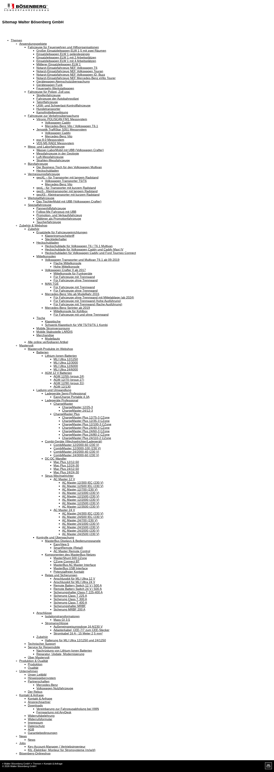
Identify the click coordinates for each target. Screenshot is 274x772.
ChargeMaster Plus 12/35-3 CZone (86, 421)
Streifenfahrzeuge (48, 95)
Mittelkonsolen (46, 256)
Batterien (42, 352)
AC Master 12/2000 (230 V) (80, 499)
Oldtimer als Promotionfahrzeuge (58, 218)
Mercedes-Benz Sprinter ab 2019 (67, 307)
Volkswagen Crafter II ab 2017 (65, 270)
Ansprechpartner (39, 702)
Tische (40, 318)
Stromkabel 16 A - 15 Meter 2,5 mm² (78, 633)
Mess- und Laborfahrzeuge (46, 146)
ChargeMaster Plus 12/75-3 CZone (86, 417)
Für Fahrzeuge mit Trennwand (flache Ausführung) (88, 304)
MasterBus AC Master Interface (75, 565)
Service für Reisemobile (44, 647)
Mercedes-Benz (47, 685)
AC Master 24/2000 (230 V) (80, 530)
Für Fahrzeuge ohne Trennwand (76, 280)
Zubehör (33, 229)
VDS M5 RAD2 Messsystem (55, 143)
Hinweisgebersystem (42, 678)
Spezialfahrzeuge (39, 205)
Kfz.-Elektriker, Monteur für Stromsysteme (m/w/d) (61, 750)
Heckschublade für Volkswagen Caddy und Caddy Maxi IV (84, 249)
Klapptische (53, 321)
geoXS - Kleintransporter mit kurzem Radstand (68, 194)
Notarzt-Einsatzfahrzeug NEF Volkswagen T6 (66, 67)
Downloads (35, 705)
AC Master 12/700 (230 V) (80, 489)
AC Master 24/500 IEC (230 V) (82, 517)
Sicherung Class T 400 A (70, 602)
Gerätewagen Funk (49, 85)
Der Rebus (35, 691)
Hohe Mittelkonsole (66, 266)
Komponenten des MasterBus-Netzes (70, 554)
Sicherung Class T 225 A (70, 595)
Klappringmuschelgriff (59, 235)
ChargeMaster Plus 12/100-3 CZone (86, 424)
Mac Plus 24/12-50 (66, 469)
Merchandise (45, 335)
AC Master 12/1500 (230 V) (80, 496)
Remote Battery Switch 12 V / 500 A (78, 585)
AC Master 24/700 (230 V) (80, 520)
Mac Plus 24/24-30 (66, 472)
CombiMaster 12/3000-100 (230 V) (77, 448)
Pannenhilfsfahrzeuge (51, 208)
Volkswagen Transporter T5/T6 (66, 181)
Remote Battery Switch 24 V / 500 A (78, 589)
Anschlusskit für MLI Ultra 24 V (74, 582)
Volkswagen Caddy (58, 122)
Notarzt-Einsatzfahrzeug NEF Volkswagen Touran (69, 71)
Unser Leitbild (37, 674)
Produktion (35, 664)
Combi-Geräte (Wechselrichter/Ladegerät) (73, 441)
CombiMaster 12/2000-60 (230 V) (76, 445)
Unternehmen (28, 671)
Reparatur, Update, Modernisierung (60, 654)
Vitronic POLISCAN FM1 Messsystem (61, 119)
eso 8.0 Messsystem (50, 139)
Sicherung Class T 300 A (70, 599)
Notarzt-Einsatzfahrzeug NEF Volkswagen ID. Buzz (70, 74)
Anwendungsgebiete (33, 43)
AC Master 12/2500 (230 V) (80, 503)
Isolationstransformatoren (62, 616)
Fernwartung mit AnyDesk (53, 712)
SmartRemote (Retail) (68, 547)
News (23, 736)
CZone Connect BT (67, 561)
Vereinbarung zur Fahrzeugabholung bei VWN (67, 709)
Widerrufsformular (40, 719)
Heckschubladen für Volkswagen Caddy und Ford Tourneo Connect (90, 253)
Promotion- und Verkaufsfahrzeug (59, 215)
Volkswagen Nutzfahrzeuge (54, 688)
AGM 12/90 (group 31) (69, 383)
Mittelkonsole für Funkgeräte (73, 273)
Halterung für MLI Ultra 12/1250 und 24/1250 (75, 640)
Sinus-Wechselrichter (59, 475)
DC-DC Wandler (56, 458)
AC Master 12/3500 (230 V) (80, 506)
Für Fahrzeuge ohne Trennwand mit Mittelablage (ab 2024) (94, 297)
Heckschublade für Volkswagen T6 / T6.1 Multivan (79, 246)
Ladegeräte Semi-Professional (65, 393)
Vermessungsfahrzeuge (44, 174)
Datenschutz (36, 726)
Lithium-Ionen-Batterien (61, 355)
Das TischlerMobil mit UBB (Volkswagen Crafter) (68, 201)
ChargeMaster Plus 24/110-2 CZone (86, 438)
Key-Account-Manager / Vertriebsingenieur (56, 746)
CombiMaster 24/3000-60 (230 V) (76, 455)
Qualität (33, 667)
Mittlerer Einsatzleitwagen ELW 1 (58, 64)
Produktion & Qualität (33, 661)
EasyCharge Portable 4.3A (71, 397)
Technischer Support (42, 643)
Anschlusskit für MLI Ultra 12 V (74, 578)
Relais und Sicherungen (61, 575)
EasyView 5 (61, 544)
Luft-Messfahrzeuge (50, 157)
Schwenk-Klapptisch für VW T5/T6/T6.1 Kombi (76, 325)
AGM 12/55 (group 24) (69, 376)
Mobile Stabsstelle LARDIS (54, 331)
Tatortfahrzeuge (47, 102)
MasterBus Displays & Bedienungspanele (73, 541)
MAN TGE (52, 283)
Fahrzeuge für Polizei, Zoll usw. (49, 91)
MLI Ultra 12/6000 (66, 366)
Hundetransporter (48, 109)
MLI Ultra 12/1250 (66, 359)
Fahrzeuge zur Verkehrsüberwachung (53, 115)
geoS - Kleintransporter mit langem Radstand (67, 191)
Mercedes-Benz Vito (58, 136)
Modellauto (52, 338)
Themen (16, 40)
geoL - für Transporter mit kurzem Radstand (66, 187)
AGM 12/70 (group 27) (69, 379)
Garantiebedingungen (42, 733)
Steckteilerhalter (56, 239)
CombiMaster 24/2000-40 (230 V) (76, 451)
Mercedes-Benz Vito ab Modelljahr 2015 (72, 294)
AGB (31, 729)
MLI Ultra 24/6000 (66, 369)
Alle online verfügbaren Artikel (48, 342)
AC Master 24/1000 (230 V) (80, 523)
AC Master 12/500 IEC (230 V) (82, 486)
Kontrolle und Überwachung (55, 537)
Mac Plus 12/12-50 (66, 462)
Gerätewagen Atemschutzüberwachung (63, 81)
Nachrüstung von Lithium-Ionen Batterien (64, 650)
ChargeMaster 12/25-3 (77, 407)
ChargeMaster (63, 403)
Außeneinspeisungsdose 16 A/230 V (78, 626)
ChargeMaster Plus (67, 414)
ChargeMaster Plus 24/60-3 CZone (86, 431)
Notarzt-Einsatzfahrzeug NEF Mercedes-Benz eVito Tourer (76, 78)
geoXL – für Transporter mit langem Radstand (67, 177)
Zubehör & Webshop (33, 225)
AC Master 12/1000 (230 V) (80, 493)
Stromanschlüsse (56, 623)
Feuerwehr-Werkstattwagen (55, 88)
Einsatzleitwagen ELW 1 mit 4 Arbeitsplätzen (66, 61)
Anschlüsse (44, 613)
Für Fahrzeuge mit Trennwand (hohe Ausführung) (87, 301)
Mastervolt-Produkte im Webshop (50, 349)
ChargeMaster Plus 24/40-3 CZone (86, 427)
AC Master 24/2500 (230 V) (80, 534)
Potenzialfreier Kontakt (69, 571)
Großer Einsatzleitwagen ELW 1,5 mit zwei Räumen (71, 50)
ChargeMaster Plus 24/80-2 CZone (86, 434)
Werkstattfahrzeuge (41, 198)
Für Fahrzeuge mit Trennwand (74, 277)
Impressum (35, 722)
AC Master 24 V (64, 510)
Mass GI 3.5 (62, 619)
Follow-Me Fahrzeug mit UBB (56, 211)
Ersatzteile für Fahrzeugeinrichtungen (61, 232)
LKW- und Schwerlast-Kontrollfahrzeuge (63, 105)
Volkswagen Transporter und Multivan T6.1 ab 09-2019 (82, 259)
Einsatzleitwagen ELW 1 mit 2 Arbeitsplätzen (66, 57)
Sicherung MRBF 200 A (69, 609)
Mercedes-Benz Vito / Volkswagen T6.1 (71, 126)
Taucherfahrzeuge (48, 222)
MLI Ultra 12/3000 (66, 362)
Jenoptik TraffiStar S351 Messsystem (61, 129)
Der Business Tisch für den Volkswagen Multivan (69, 167)
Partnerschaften (38, 681)
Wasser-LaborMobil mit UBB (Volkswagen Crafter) (70, 150)
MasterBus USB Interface (71, 568)
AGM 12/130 (62, 386)
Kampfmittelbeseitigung (52, 112)
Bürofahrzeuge (38, 163)
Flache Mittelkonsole (67, 263)
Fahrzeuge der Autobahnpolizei (57, 98)
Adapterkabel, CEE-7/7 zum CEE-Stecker (81, 630)
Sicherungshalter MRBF (70, 606)
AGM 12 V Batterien (58, 373)
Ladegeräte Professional (61, 400)
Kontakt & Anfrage (31, 695)
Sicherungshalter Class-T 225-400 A (78, 592)
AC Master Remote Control (72, 551)
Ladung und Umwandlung (53, 390)
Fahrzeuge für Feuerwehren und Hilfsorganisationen (63, 47)
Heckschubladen (47, 170)
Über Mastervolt (38, 657)
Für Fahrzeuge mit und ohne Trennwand (81, 314)
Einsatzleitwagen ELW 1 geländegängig (63, 54)
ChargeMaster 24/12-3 (77, 410)
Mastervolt (26, 345)
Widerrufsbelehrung (41, 715)
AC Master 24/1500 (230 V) (80, 527)
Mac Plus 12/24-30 (66, 465)
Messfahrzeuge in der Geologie (57, 153)
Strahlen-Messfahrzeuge (53, 160)
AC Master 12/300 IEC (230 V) (82, 482)
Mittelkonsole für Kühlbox (71, 311)
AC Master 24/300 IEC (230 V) (82, 513)
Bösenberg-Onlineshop (35, 753)
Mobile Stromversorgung (53, 328)
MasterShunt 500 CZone (70, 558)
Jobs (22, 743)
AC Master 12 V (64, 479)
